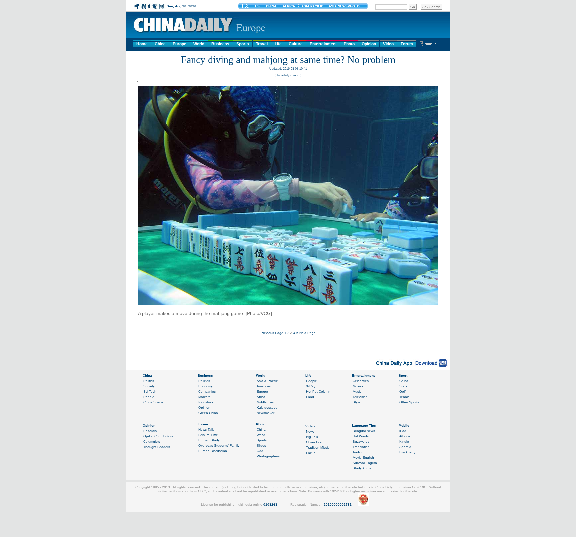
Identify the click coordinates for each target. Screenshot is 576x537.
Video (388, 44)
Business (220, 44)
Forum (407, 44)
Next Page (307, 333)
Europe (179, 44)
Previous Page (272, 333)
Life (278, 44)
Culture (296, 44)
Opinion (369, 44)
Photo (349, 44)
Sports (242, 44)
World (198, 44)
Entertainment (323, 44)
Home (142, 44)
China (160, 44)
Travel (262, 44)
